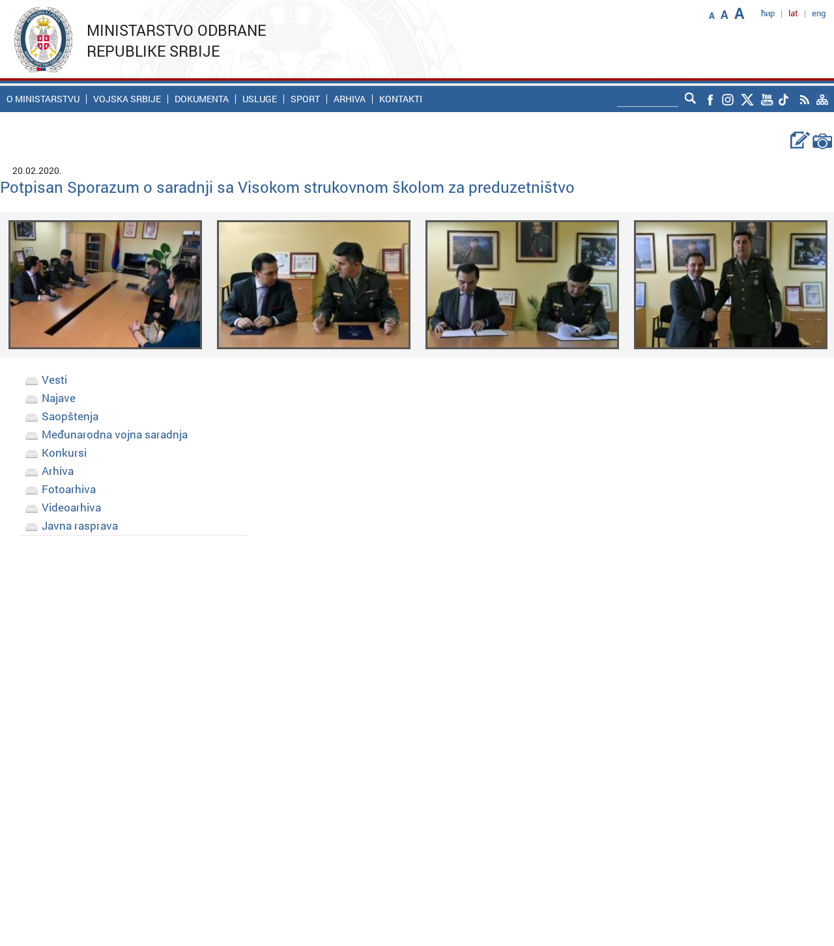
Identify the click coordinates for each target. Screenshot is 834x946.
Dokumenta (202, 99)
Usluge (259, 99)
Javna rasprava (80, 525)
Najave (59, 397)
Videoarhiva (71, 507)
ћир (768, 13)
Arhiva (350, 99)
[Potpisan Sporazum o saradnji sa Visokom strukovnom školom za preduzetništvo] (105, 284)
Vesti (54, 379)
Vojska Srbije (127, 99)
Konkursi (64, 452)
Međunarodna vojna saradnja (115, 434)
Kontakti (400, 99)
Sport (305, 99)
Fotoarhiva (69, 488)
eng (819, 13)
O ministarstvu (43, 99)
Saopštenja (70, 415)
